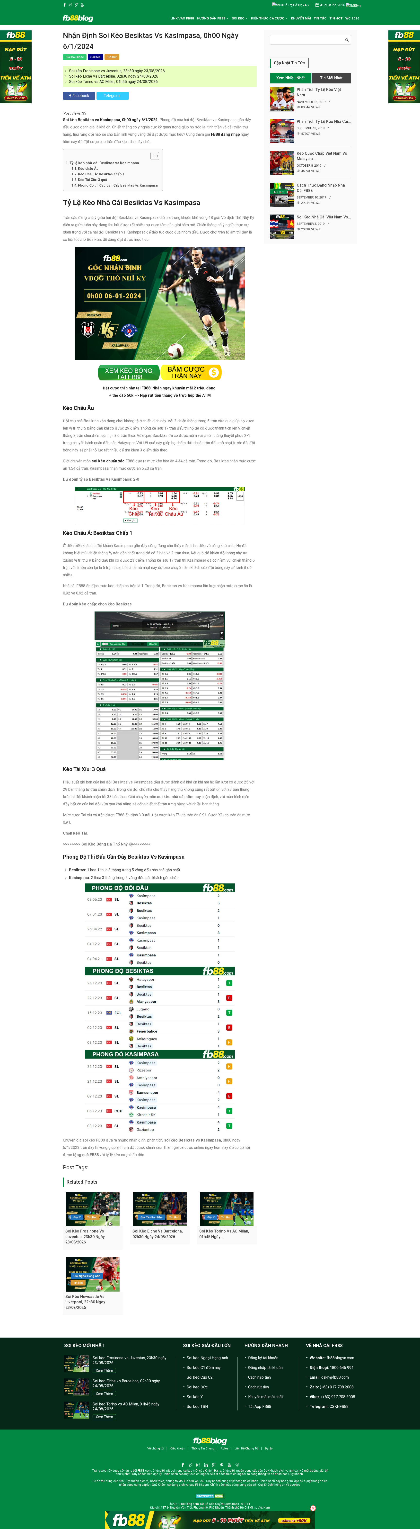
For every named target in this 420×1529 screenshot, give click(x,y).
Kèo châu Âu (88, 169)
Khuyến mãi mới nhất (265, 1396)
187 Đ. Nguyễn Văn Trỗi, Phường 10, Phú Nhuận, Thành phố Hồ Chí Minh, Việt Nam (215, 1507)
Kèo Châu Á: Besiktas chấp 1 (101, 174)
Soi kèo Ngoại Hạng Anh (207, 1358)
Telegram (112, 95)
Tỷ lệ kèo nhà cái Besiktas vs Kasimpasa (104, 163)
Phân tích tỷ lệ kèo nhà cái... (324, 121)
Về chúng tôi (155, 1448)
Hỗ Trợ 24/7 (300, 5)
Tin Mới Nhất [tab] (331, 78)
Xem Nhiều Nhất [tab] (290, 78)
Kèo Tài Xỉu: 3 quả (92, 180)
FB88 (145, 388)
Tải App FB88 (259, 1406)
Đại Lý (269, 1448)
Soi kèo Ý (195, 1396)
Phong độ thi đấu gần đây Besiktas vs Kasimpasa (118, 185)
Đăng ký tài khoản (263, 1358)
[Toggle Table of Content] (152, 156)
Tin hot (92, 1217)
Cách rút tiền (258, 1387)
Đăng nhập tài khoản (265, 1367)
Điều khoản (177, 1448)
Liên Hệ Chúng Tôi (247, 1448)
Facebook (80, 95)
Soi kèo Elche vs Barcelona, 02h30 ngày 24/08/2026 (113, 76)
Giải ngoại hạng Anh (86, 1276)
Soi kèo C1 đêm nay (204, 1367)
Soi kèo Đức (197, 1387)
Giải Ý (77, 1217)
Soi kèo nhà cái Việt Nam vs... (324, 217)
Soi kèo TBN (197, 1406)
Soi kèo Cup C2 (200, 1377)
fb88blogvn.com (340, 1358)
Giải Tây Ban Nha (151, 1217)
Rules (224, 1448)
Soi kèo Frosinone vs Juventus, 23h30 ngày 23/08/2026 (117, 71)
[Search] (347, 40)
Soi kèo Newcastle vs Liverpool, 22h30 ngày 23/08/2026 (85, 1302)
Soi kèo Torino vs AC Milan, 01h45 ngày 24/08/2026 (113, 81)
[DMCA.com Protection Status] (210, 1496)
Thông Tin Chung (203, 1448)
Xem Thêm (104, 1371)
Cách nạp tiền (259, 1377)
